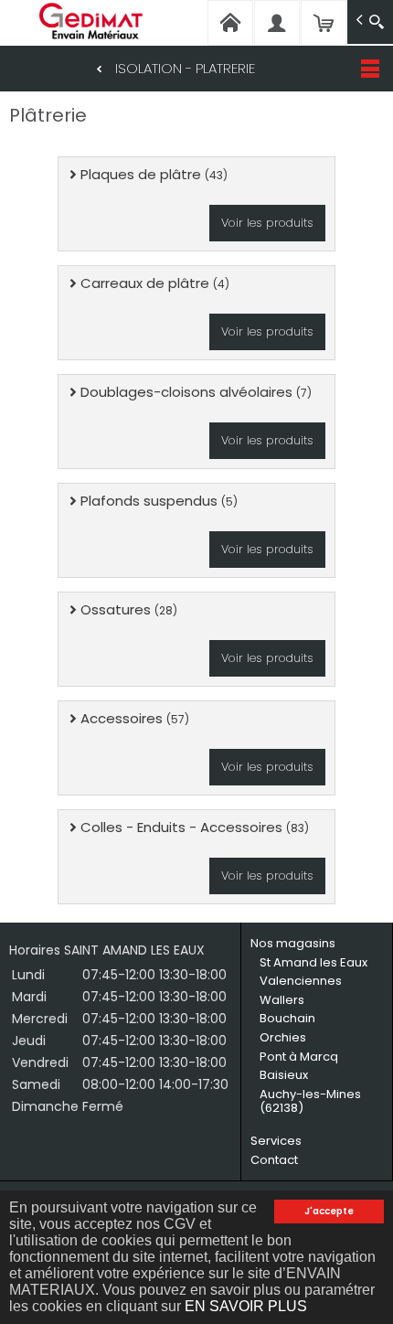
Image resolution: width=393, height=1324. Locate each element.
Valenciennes (301, 980)
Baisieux (284, 1075)
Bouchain (287, 1018)
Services (276, 1140)
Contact (274, 1160)
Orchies (283, 1037)
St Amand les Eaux (313, 962)
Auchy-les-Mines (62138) (310, 1101)
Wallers (282, 1000)
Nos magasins (292, 943)
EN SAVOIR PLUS (246, 1306)
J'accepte (329, 1211)
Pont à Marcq (299, 1056)
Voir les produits (267, 222)
